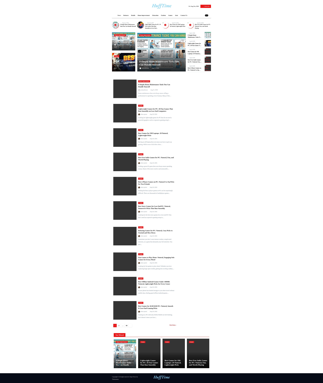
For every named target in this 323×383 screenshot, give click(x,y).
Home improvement (144, 15)
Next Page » (172, 325)
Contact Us (184, 15)
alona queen (120, 65)
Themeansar (115, 379)
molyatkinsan (120, 44)
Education (155, 15)
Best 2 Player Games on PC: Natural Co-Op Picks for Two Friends (194, 70)
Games (170, 15)
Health (133, 15)
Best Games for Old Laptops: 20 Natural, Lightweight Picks (194, 53)
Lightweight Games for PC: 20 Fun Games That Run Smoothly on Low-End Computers (123, 61)
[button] (210, 15)
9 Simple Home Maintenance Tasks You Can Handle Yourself (194, 37)
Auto (176, 15)
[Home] (114, 15)
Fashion (163, 15)
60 (126, 325)
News (119, 15)
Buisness (126, 15)
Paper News (133, 377)
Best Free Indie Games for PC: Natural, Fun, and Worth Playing (203, 26)
